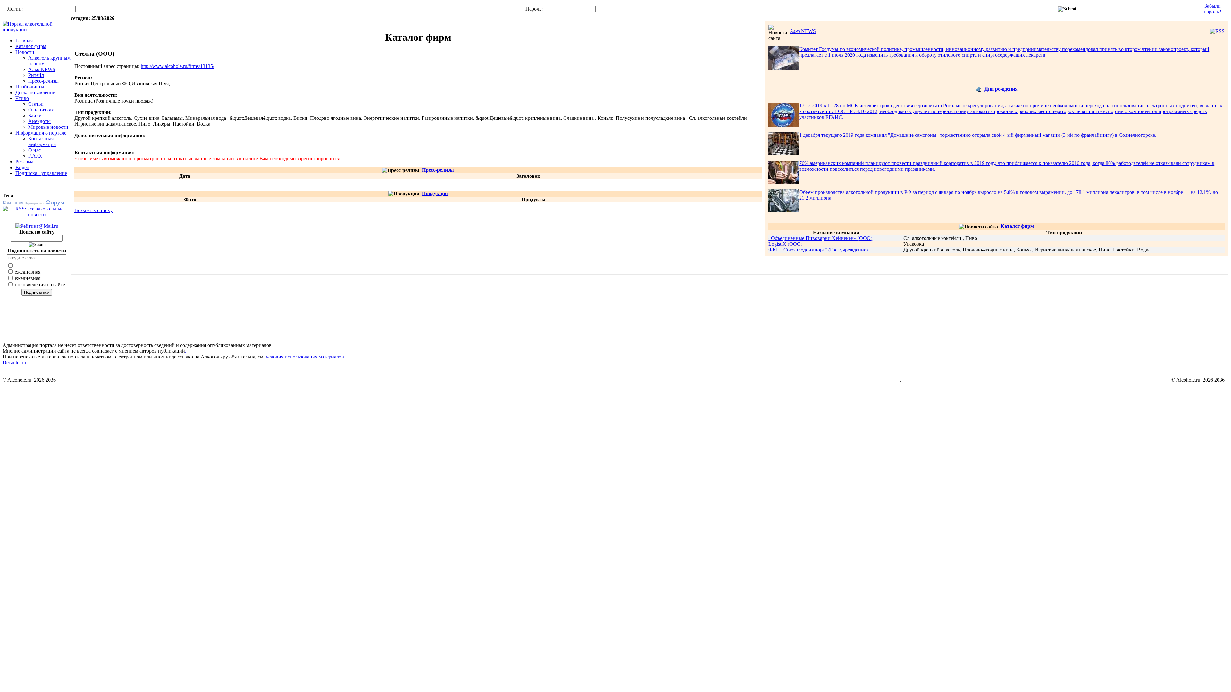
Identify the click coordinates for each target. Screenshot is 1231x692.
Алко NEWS (41, 69)
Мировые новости (48, 127)
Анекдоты (39, 121)
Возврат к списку (93, 210)
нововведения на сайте (39, 284)
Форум (55, 202)
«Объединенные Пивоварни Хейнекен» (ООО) (820, 238)
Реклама (24, 161)
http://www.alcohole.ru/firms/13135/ (177, 66)
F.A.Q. (35, 156)
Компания (13, 202)
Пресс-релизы (43, 81)
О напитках (41, 109)
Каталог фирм (30, 46)
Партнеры (31, 203)
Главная (24, 40)
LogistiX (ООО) (785, 244)
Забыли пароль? (1212, 8)
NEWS (803, 31)
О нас (34, 150)
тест (41, 203)
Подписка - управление (41, 173)
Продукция (435, 193)
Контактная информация (42, 141)
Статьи (36, 104)
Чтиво (22, 98)
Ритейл (36, 75)
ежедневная (26, 272)
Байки (35, 115)
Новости (24, 52)
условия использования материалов (305, 356)
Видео (22, 167)
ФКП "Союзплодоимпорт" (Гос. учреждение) (818, 249)
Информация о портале (40, 133)
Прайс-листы (29, 86)
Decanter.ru (14, 362)
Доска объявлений (35, 92)
